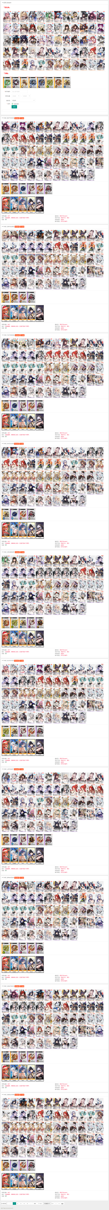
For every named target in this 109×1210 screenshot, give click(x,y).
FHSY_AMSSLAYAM (8, 1094)
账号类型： (58, 221)
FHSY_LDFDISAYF (8, 769)
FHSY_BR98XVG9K (8, 877)
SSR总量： (5, 216)
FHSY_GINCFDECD (8, 986)
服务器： (57, 216)
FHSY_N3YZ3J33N (8, 443)
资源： (3, 219)
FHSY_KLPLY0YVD (8, 660)
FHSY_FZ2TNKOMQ (9, 335)
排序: (9, 104)
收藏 (23, 118)
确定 (62, 1203)
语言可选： (58, 218)
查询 (14, 107)
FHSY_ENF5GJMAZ (8, 226)
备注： (3, 218)
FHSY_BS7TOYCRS (8, 118)
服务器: (8, 100)
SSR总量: (7, 96)
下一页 (39, 1203)
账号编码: (7, 91)
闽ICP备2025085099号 (7, 1208)
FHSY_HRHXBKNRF (8, 552)
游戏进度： (58, 219)
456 (35, 1203)
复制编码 (17, 118)
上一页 (9, 1203)
